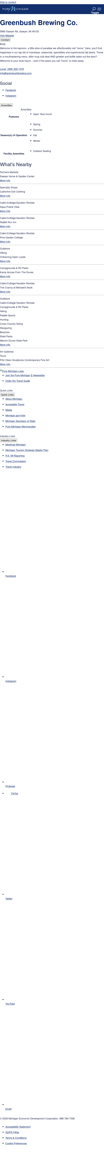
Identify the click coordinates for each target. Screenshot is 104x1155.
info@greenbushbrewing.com (16, 73)
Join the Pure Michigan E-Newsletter (25, 375)
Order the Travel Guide (17, 380)
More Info (5, 180)
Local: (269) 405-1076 (12, 69)
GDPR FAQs (12, 1132)
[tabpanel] (52, 70)
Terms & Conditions (16, 1137)
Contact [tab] (5, 39)
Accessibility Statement (17, 1126)
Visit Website (7, 35)
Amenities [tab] (6, 105)
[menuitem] (54, 1143)
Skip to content (8, 2)
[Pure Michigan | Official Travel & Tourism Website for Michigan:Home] (15, 9)
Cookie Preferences (16, 1143)
